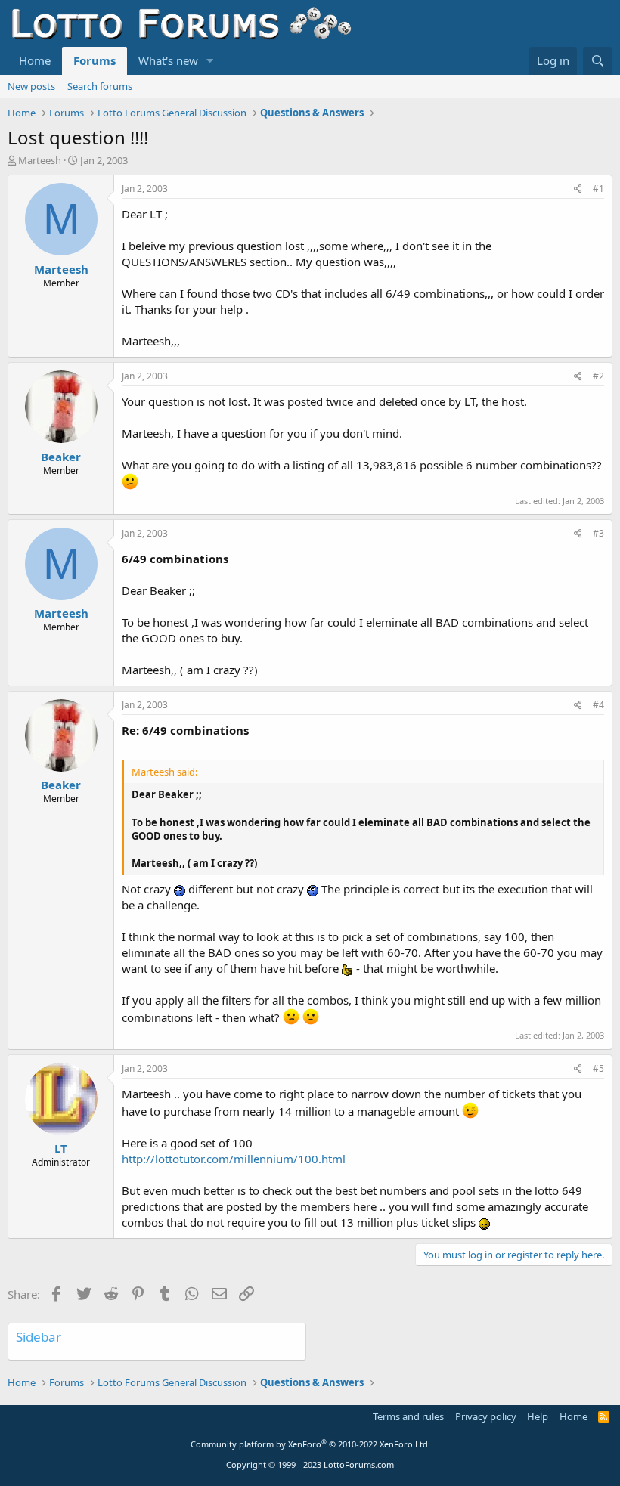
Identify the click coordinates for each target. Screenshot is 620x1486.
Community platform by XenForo (310, 1444)
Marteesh (39, 160)
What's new (168, 60)
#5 (598, 1068)
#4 (598, 704)
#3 (598, 533)
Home (35, 60)
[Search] (597, 61)
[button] (210, 61)
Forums (94, 60)
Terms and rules (408, 1416)
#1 (598, 188)
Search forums (99, 86)
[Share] (578, 189)
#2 (598, 376)
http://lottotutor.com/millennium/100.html (234, 1158)
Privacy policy (485, 1416)
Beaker (61, 456)
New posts (31, 86)
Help (537, 1416)
